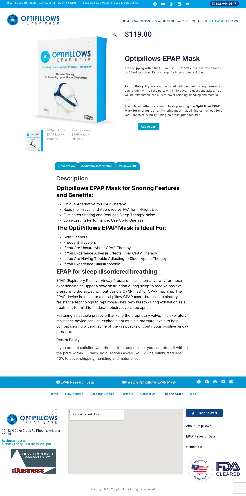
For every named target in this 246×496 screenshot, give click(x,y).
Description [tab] (66, 166)
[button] (115, 35)
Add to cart (148, 126)
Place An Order (219, 21)
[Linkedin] (179, 4)
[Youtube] (163, 4)
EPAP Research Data (200, 436)
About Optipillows (198, 426)
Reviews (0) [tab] (127, 166)
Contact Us (199, 21)
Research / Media (163, 21)
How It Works (141, 21)
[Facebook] (155, 4)
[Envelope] (187, 4)
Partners (183, 21)
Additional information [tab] (97, 166)
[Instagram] (171, 4)
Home (126, 21)
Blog (234, 21)
